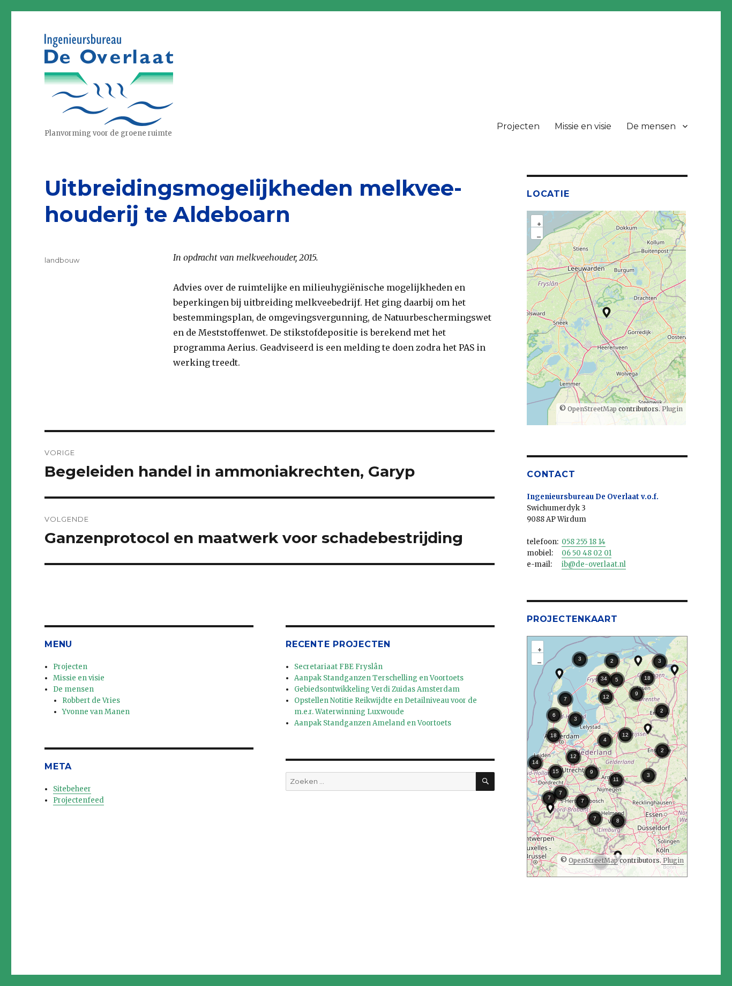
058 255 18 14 (584, 541)
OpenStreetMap (592, 409)
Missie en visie (583, 126)
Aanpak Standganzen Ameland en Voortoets (372, 723)
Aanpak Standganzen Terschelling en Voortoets (379, 678)
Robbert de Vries (91, 700)
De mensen (651, 126)
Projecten (518, 126)
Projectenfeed (78, 800)
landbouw (61, 260)
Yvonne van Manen (96, 711)
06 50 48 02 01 (586, 553)
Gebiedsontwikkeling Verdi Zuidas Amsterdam (377, 689)
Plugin (671, 409)
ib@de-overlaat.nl (594, 564)
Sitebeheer (72, 789)
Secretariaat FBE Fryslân (338, 666)
